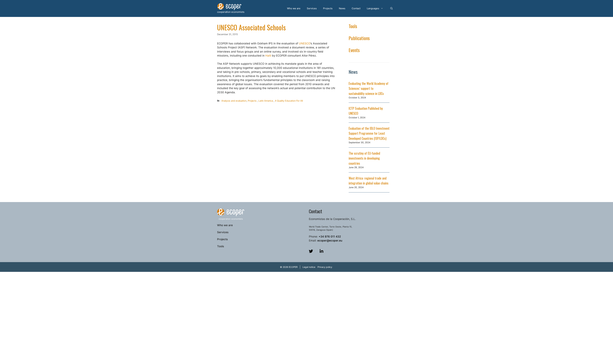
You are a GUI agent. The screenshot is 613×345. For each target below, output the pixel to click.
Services (312, 8)
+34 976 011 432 (330, 236)
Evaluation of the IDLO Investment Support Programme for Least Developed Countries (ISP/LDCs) (369, 133)
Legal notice (309, 267)
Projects (328, 8)
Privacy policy (325, 267)
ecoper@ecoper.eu (329, 240)
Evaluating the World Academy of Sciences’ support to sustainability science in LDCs (368, 88)
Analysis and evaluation (233, 100)
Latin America (265, 100)
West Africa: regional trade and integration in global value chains (368, 181)
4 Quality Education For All (289, 100)
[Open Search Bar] (391, 8)
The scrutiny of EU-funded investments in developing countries (364, 158)
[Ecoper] (229, 6)
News (342, 8)
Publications (359, 37)
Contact (356, 8)
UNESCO (304, 43)
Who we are (293, 8)
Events (354, 49)
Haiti (268, 55)
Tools (353, 26)
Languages (373, 8)
